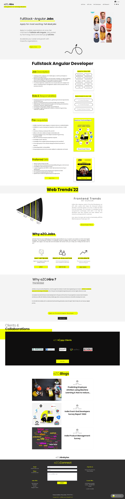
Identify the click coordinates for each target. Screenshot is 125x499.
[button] (89, 4)
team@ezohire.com (35, 468)
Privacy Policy (64, 494)
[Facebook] (114, 4)
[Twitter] (116, 4)
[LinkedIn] (118, 4)
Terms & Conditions (56, 494)
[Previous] (79, 134)
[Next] (88, 134)
